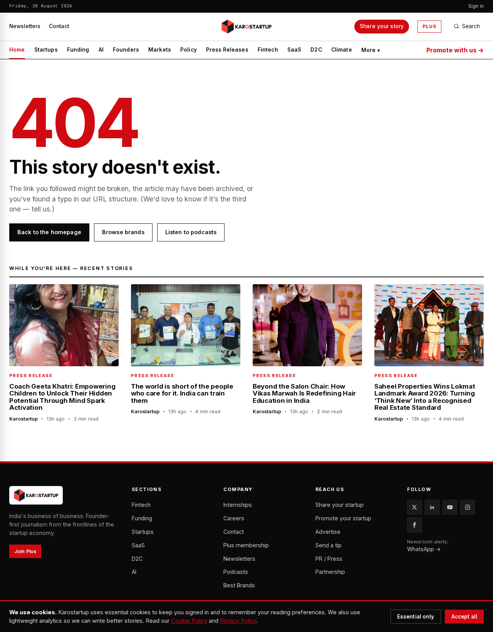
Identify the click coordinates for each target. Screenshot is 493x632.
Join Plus (25, 551)
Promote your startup (343, 518)
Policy (188, 50)
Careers (233, 518)
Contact (59, 26)
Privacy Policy (238, 620)
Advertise (327, 531)
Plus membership (246, 545)
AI (101, 50)
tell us (41, 209)
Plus (429, 26)
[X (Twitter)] (414, 507)
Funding (78, 50)
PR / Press (328, 558)
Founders (126, 50)
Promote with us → (455, 50)
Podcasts (235, 571)
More (370, 50)
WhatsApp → (424, 549)
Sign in (476, 6)
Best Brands (239, 585)
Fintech (268, 50)
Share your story (382, 26)
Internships (237, 504)
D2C (316, 50)
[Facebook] (414, 525)
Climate (341, 50)
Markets (159, 50)
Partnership (330, 571)
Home (17, 50)
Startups (46, 50)
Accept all (464, 617)
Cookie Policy (189, 620)
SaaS (294, 50)
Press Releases (227, 50)
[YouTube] (450, 507)
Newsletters (24, 26)
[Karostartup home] (246, 27)
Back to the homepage (49, 232)
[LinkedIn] (432, 507)
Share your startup (339, 504)
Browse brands (123, 232)
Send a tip (328, 545)
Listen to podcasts (191, 232)
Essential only (415, 617)
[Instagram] (467, 507)
